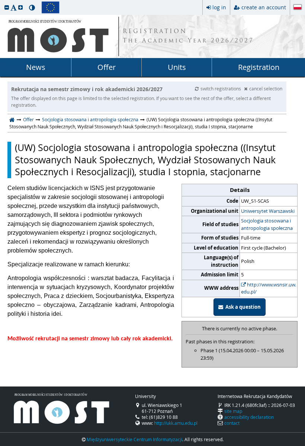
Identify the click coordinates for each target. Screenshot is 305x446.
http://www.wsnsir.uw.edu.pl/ (268, 288)
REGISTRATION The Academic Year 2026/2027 (188, 36)
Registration (258, 67)
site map (233, 411)
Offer (106, 67)
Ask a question (242, 307)
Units (177, 67)
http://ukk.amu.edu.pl (176, 423)
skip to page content (2, 2)
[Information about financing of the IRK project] (50, 7)
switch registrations (221, 89)
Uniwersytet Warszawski (268, 211)
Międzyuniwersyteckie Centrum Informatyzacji (134, 439)
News (35, 67)
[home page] (12, 119)
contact (232, 423)
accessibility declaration (249, 417)
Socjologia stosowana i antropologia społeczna (90, 119)
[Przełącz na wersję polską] (297, 8)
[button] (6, 7)
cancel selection (265, 89)
